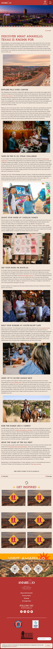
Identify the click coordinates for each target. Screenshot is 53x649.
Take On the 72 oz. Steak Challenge (19, 156)
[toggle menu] (50, 2)
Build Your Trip (45, 3)
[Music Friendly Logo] (18, 624)
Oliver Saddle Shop (16, 382)
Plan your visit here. (36, 464)
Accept (48, 645)
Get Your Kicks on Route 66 (14, 268)
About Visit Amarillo (26, 593)
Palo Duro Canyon (18, 90)
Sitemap (26, 598)
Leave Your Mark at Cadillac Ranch (19, 217)
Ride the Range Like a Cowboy (16, 426)
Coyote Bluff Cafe (45, 328)
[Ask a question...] (50, 639)
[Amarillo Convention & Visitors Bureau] (6, 2)
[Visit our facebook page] (21, 611)
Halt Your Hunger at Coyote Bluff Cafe (21, 325)
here (10, 52)
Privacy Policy (26, 595)
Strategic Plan (26, 601)
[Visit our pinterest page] (31, 611)
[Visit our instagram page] (25, 611)
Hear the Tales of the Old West (16, 442)
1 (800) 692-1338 (26, 589)
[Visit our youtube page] (28, 611)
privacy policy (13, 646)
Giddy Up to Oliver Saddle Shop (16, 378)
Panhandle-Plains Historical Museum (17, 446)
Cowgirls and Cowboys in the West (23, 430)
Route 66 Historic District (26, 275)
